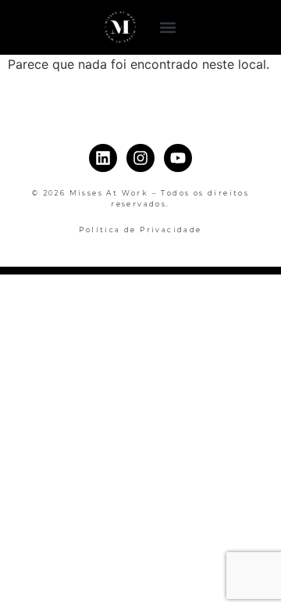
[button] (168, 28)
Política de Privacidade (140, 229)
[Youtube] (178, 158)
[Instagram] (140, 158)
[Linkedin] (103, 158)
